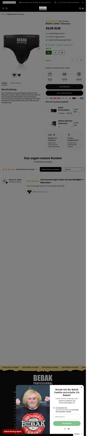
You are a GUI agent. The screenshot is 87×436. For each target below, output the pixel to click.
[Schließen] (81, 387)
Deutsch (76, 434)
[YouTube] (68, 429)
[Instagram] (65, 429)
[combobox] (78, 434)
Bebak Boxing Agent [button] (12, 431)
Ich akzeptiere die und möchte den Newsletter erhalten (67, 410)
